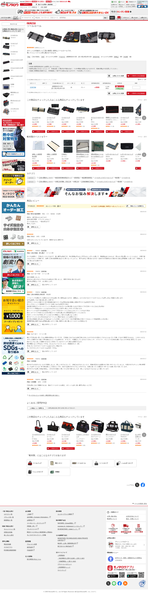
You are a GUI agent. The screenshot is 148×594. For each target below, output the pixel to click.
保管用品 (77, 177)
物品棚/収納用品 (87, 177)
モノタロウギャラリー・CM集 (36, 535)
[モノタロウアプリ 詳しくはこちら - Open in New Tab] (126, 567)
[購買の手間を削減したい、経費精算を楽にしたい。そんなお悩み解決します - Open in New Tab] (86, 192)
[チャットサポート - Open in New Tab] (121, 4)
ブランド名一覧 (9, 517)
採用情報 (28, 541)
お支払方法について (132, 516)
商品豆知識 (7, 544)
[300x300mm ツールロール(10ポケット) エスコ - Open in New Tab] (97, 146)
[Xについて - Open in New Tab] (108, 585)
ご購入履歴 (43, 7)
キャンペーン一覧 (9, 529)
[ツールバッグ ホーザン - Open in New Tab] (53, 109)
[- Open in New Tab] (113, 529)
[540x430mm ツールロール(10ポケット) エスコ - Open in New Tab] (82, 146)
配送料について (112, 519)
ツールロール (126, 177)
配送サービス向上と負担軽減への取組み (39, 532)
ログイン (26, 4)
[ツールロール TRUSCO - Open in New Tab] (38, 109)
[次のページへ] (144, 118)
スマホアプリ (8, 547)
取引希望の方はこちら (34, 559)
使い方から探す (9, 535)
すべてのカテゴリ (26, 17)
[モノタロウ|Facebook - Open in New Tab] (119, 585)
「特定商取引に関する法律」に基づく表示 (71, 558)
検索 (112, 18)
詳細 (105, 17)
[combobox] (68, 18)
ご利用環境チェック (64, 567)
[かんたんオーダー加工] (13, 246)
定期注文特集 (8, 532)
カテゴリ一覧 (8, 514)
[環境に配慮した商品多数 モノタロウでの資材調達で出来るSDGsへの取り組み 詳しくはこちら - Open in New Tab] (13, 374)
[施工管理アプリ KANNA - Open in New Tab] (13, 277)
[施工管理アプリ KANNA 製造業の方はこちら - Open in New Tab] (13, 293)
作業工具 (76, 181)
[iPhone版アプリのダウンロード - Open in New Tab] (116, 575)
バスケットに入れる (138, 76)
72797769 (33, 87)
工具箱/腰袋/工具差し (88, 181)
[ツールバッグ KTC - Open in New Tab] (68, 109)
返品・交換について (132, 519)
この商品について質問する (37, 408)
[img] (10, 4)
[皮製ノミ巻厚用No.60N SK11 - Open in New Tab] (38, 146)
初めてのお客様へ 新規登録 (45, 4)
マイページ (23, 7)
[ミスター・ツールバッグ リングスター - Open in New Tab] (82, 426)
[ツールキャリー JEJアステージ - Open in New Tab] (97, 426)
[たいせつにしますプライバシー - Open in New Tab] (142, 583)
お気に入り (144, 17)
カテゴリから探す (6, 17)
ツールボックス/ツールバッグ (103, 177)
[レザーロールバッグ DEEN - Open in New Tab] (112, 146)
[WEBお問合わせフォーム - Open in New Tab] (114, 4)
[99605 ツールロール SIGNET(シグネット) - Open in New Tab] (112, 109)
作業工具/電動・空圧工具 (63, 181)
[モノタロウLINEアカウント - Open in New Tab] (114, 585)
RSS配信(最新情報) (10, 550)
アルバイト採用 (32, 544)
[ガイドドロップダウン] (131, 5)
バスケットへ (40, 131)
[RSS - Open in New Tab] (125, 585)
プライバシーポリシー (65, 564)
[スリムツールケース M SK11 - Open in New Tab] (97, 109)
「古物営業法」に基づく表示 (67, 561)
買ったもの (135, 17)
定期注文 (34, 7)
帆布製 (117, 177)
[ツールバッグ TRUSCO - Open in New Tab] (126, 426)
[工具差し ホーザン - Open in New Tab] (68, 146)
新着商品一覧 (8, 520)
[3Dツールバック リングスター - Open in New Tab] (112, 426)
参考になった (34, 227)
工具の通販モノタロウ (46, 177)
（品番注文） (15, 18)
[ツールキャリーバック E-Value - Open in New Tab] (38, 426)
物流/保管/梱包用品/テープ (63, 177)
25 (58, 206)
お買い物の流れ (112, 516)
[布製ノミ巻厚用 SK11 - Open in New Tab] (53, 146)
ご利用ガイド (114, 512)
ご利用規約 (61, 555)
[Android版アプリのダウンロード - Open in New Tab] (136, 575)
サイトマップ (62, 570)
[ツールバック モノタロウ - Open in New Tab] (68, 426)
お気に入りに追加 (118, 76)
